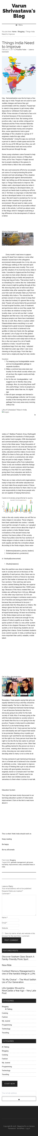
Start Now (9, 1084)
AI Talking (8, 1009)
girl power (29, 862)
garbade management (18, 862)
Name (5, 918)
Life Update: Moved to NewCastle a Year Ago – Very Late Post (19, 990)
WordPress (20, 1128)
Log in (28, 1128)
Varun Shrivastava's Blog (19, 11)
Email (4, 923)
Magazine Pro (21, 1126)
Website (5, 928)
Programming (7, 1025)
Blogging (13, 860)
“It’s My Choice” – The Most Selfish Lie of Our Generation (19, 980)
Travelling (5, 1033)
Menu (21, 25)
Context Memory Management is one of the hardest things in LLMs (18, 972)
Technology (6, 1029)
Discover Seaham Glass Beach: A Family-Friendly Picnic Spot (18, 957)
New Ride (7, 965)
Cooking (5, 1013)
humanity (5, 864)
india (20, 864)
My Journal (6, 1021)
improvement (13, 864)
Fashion (5, 1017)
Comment (6, 894)
